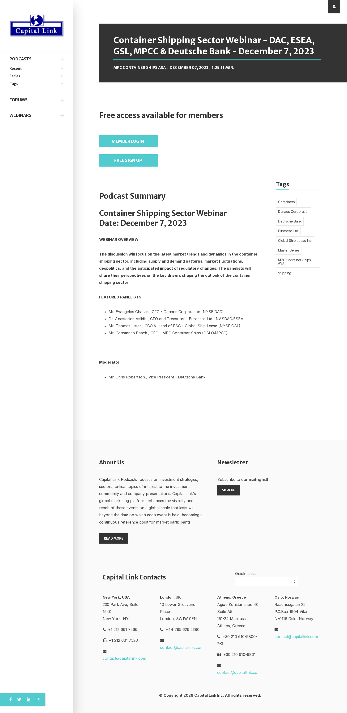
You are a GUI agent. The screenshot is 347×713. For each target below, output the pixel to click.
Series (14, 76)
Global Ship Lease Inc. (295, 241)
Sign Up (228, 490)
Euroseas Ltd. (288, 231)
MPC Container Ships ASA (139, 67)
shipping (284, 273)
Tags (13, 83)
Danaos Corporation (293, 212)
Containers (286, 202)
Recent (15, 68)
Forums (18, 99)
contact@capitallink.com (124, 658)
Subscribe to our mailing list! (242, 479)
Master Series (289, 250)
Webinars (20, 115)
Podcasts (20, 59)
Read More (113, 538)
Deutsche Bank (290, 221)
